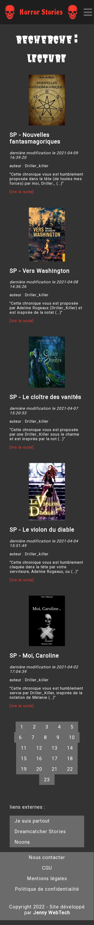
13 (54, 748)
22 (70, 769)
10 (72, 737)
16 (39, 758)
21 (54, 769)
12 (39, 748)
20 (39, 769)
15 (24, 758)
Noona (22, 842)
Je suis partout (32, 821)
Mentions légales (47, 878)
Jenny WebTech (51, 912)
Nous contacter (47, 857)
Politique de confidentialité (47, 889)
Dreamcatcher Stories (40, 831)
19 (24, 769)
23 (47, 780)
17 (54, 758)
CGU (47, 868)
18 (70, 758)
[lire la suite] (22, 192)
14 (70, 748)
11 (24, 748)
